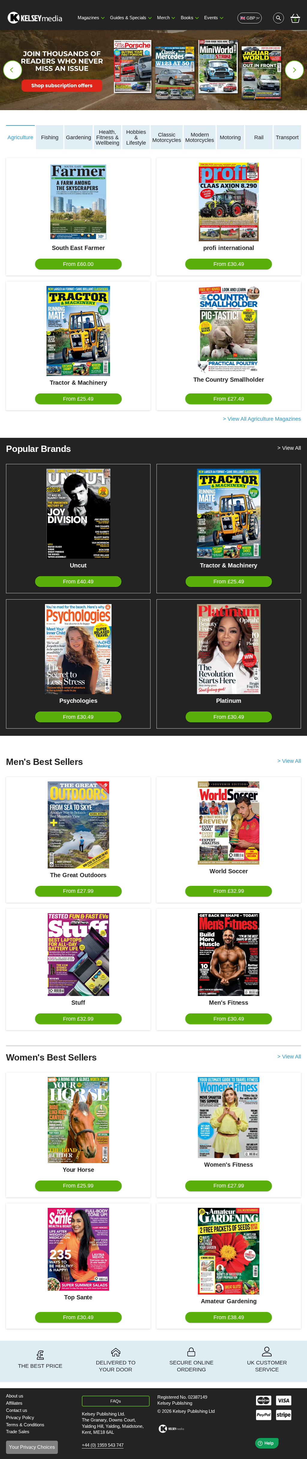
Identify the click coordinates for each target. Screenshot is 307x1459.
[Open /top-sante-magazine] (78, 1249)
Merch (163, 17)
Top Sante (78, 1297)
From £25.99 (78, 1186)
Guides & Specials (128, 17)
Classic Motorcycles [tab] (166, 137)
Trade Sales (17, 1431)
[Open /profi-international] (228, 202)
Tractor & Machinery (78, 382)
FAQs (115, 1401)
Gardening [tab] (78, 137)
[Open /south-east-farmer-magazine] (78, 202)
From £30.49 (228, 264)
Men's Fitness (228, 1002)
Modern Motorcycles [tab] (199, 137)
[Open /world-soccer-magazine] (228, 822)
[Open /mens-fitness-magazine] (228, 954)
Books (187, 17)
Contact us (16, 1410)
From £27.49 (228, 399)
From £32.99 (228, 891)
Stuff (78, 1002)
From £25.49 (78, 399)
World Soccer (229, 871)
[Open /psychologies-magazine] (78, 649)
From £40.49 (78, 582)
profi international (228, 248)
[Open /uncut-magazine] (78, 514)
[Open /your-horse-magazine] (78, 1120)
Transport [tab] (287, 137)
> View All (289, 448)
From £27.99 (78, 891)
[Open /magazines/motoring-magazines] (153, 70)
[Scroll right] (294, 70)
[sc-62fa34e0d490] (35, 18)
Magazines (88, 17)
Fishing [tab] (49, 137)
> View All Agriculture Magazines (262, 419)
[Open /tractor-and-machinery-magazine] (78, 331)
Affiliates (14, 1403)
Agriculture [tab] (20, 137)
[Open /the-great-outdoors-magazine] (78, 824)
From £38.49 (228, 1317)
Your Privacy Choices (32, 1447)
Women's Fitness (228, 1164)
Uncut (78, 565)
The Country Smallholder (228, 379)
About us (14, 1396)
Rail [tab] (259, 137)
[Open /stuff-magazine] (78, 954)
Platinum (228, 700)
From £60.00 (78, 264)
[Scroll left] (12, 70)
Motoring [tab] (230, 137)
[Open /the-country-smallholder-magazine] (228, 329)
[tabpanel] (153, 290)
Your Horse (78, 1169)
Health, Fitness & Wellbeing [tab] (107, 137)
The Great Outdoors (78, 875)
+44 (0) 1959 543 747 (103, 1445)
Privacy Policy (20, 1417)
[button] (102, 18)
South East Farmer (78, 248)
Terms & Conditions (25, 1424)
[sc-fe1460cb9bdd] (171, 1429)
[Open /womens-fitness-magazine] (228, 1117)
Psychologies (78, 700)
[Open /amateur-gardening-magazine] (228, 1251)
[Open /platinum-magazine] (229, 649)
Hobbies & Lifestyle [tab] (136, 137)
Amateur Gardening (228, 1301)
